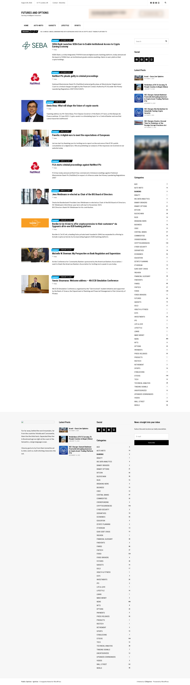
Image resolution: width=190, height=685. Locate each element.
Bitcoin (137, 210)
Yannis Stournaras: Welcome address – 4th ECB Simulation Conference (85, 280)
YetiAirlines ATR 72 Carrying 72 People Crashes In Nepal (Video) (156, 86)
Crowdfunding (140, 239)
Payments (138, 350)
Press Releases (140, 354)
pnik (55, 49)
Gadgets (52, 25)
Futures (137, 298)
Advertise (62, 3)
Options (137, 346)
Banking (55, 41)
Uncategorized (140, 390)
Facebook (151, 3)
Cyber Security (140, 247)
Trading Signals (141, 387)
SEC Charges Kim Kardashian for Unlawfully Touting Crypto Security (63, 31)
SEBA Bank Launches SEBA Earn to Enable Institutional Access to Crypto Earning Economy (86, 45)
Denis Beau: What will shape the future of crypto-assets (72, 105)
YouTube (158, 3)
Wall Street (139, 402)
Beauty (137, 195)
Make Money (139, 335)
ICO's (136, 313)
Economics (138, 254)
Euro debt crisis (141, 269)
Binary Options (140, 206)
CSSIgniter (148, 681)
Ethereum (138, 265)
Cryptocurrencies (142, 243)
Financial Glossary (142, 276)
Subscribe (151, 443)
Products (138, 357)
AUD (135, 184)
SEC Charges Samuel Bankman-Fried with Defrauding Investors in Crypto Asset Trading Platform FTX (156, 98)
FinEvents (138, 280)
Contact (55, 3)
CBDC (136, 228)
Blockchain (139, 214)
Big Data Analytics (142, 199)
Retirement (139, 365)
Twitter (153, 3)
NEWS (136, 339)
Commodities (139, 236)
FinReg (137, 284)
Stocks (137, 376)
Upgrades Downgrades (143, 394)
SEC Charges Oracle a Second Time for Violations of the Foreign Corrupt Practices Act (155, 123)
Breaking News (140, 221)
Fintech (137, 287)
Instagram (156, 3)
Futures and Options (34, 12)
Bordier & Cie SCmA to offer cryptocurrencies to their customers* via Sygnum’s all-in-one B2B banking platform (84, 225)
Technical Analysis (142, 383)
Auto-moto (38, 25)
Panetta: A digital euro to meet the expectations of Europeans (81, 135)
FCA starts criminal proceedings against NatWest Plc (76, 164)
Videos (137, 398)
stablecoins (139, 372)
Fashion (137, 273)
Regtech (137, 361)
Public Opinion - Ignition (29, 681)
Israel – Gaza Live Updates (154, 76)
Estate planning (141, 261)
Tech (136, 379)
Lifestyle (65, 25)
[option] (104, 31)
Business (138, 225)
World (137, 405)
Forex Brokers (140, 295)
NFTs (136, 343)
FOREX (136, 291)
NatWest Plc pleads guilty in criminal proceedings (75, 76)
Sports (77, 25)
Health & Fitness (141, 309)
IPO (135, 320)
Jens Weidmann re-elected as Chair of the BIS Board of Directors (82, 194)
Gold (136, 306)
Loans (136, 331)
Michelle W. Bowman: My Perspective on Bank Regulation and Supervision (86, 253)
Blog (136, 217)
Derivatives (139, 250)
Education (138, 258)
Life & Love (138, 324)
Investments (139, 317)
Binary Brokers (140, 203)
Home (26, 25)
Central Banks (140, 232)
